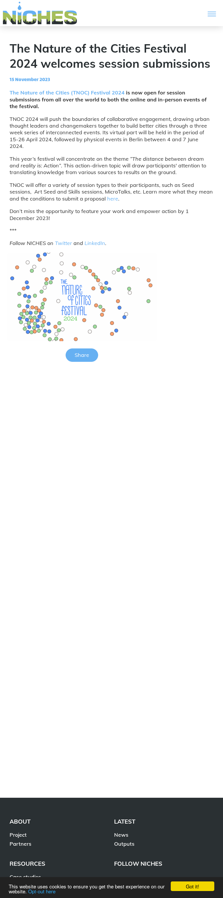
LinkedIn (94, 243)
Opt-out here (41, 891)
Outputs (124, 843)
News (121, 834)
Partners (20, 843)
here (112, 198)
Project (18, 834)
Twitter (63, 243)
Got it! (192, 886)
